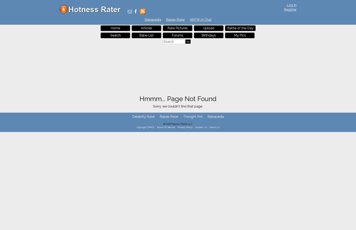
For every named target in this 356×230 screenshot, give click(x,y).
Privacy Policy (185, 127)
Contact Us (201, 127)
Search (115, 35)
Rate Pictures (177, 28)
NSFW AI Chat (201, 20)
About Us (214, 127)
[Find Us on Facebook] (136, 12)
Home (115, 28)
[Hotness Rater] (92, 12)
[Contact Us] (130, 12)
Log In (291, 5)
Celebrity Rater (143, 117)
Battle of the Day (240, 28)
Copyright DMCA (145, 127)
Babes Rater (175, 20)
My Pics (240, 35)
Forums (177, 35)
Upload (208, 28)
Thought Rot (193, 117)
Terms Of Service (166, 127)
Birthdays (208, 35)
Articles (146, 28)
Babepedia (153, 20)
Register (290, 10)
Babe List (146, 35)
